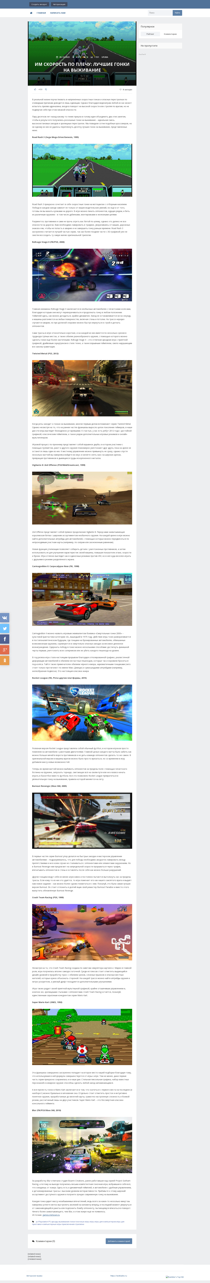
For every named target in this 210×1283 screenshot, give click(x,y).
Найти (177, 13)
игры (92, 1221)
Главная (41, 13)
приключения (68, 1224)
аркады (54, 1221)
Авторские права (34, 1275)
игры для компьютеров (105, 1221)
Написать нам (57, 13)
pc (37, 1221)
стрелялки (79, 1224)
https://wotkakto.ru (118, 1275)
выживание (64, 1221)
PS (50, 1221)
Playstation (43, 1221)
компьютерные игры (51, 1224)
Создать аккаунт (39, 4)
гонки (72, 1221)
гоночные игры (82, 1221)
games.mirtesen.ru (51, 1215)
